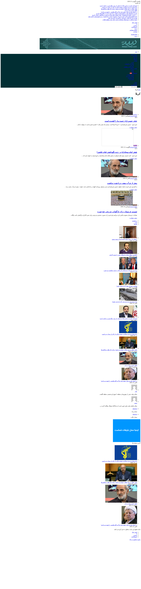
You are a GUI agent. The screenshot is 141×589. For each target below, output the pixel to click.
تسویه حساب (130, 74)
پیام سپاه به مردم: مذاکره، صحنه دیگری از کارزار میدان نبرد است (119, 7)
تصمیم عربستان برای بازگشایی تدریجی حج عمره (117, 212)
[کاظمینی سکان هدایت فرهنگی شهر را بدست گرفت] (128, 253)
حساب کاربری (130, 76)
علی (136, 391)
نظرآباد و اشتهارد (129, 64)
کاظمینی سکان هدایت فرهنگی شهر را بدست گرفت (123, 255)
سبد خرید (131, 79)
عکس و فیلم (133, 68)
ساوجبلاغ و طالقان (129, 67)
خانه (139, 89)
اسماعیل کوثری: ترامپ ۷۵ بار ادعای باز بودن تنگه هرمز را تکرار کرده (118, 6)
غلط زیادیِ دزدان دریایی (130, 10)
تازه (136, 222)
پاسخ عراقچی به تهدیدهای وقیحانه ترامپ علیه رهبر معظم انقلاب (119, 19)
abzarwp (135, 408)
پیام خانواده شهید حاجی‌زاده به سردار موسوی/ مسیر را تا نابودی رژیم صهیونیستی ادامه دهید (112, 16)
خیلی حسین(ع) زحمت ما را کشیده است (121, 121)
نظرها (135, 224)
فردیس (132, 65)
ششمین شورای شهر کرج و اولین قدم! (127, 286)
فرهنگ (135, 59)
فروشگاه (133, 73)
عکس (132, 70)
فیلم (132, 71)
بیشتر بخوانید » (133, 127)
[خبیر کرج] (90, 49)
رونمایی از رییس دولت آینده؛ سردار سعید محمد (124, 239)
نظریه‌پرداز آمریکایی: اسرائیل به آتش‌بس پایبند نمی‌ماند (122, 18)
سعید (135, 403)
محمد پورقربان (133, 116)
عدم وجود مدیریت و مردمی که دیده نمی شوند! (124, 301)
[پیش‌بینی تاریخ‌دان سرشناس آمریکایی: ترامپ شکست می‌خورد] (128, 269)
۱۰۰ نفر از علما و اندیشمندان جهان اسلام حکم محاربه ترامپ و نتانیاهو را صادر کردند (114, 15)
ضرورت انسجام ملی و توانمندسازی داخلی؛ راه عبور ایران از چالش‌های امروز (116, 13)
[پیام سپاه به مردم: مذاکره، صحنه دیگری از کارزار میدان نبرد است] (128, 332)
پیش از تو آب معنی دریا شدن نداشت (122, 183)
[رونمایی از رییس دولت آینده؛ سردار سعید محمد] (128, 237)
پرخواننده (134, 221)
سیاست (135, 56)
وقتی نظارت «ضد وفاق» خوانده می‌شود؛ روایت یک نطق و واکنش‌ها (119, 9)
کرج (133, 62)
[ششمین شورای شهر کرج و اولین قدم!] (128, 284)
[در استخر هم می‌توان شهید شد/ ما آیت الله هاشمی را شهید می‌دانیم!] (129, 379)
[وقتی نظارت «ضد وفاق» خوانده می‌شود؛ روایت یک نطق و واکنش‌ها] (128, 348)
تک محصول (131, 77)
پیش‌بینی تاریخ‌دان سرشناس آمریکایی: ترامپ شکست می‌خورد (120, 270)
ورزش (135, 57)
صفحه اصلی (133, 54)
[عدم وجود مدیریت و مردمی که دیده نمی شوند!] (128, 300)
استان (135, 61)
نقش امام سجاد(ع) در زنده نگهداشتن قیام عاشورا (117, 152)
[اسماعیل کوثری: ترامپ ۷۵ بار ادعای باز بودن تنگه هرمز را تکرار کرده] (128, 317)
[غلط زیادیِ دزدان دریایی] (128, 364)
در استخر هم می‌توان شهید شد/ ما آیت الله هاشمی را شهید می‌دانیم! (119, 12)
